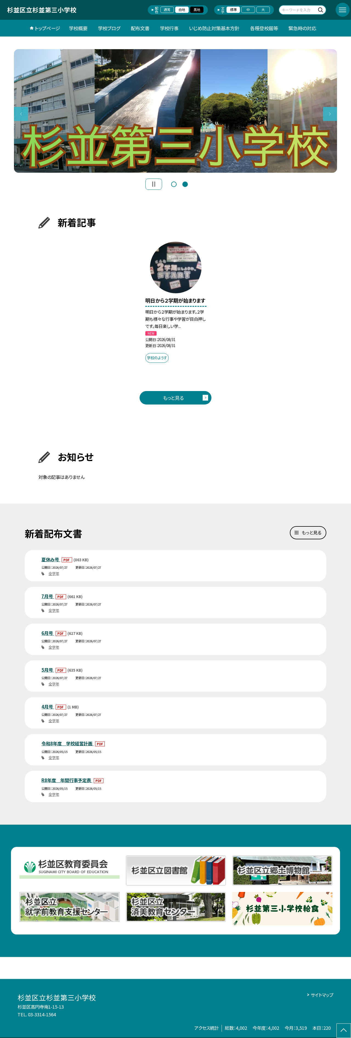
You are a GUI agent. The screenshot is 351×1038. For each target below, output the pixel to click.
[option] (175, 111)
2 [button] (185, 184)
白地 (182, 9)
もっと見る (173, 397)
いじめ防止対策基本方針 (214, 28)
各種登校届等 (264, 28)
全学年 (54, 573)
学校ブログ (109, 28)
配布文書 (140, 28)
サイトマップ (322, 995)
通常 (167, 9)
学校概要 (78, 28)
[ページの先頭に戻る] (344, 1031)
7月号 (47, 596)
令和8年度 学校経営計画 (67, 743)
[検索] (321, 10)
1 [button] (174, 184)
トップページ (47, 28)
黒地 (197, 9)
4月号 (47, 706)
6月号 (47, 633)
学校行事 (169, 28)
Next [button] (330, 114)
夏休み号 (50, 559)
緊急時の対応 (302, 28)
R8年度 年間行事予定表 (66, 780)
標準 (233, 9)
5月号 (47, 669)
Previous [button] (21, 114)
